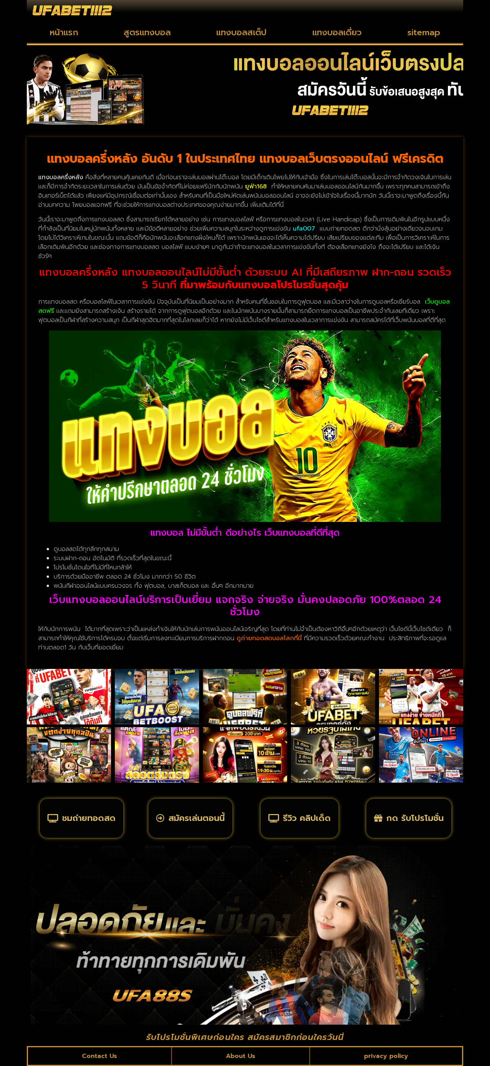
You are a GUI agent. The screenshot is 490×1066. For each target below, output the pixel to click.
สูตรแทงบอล (147, 32)
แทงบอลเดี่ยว (337, 32)
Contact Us (99, 1056)
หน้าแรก (64, 32)
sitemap (423, 32)
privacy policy (386, 1056)
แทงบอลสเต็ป (241, 32)
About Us (240, 1056)
